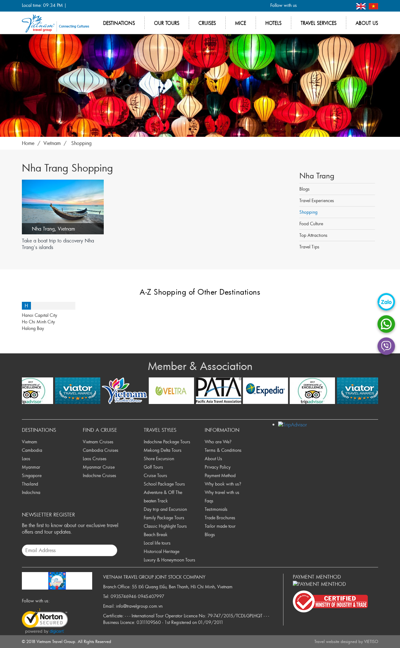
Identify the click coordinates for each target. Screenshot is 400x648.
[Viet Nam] (373, 5)
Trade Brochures (220, 518)
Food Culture (311, 224)
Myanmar (31, 467)
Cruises (207, 23)
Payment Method (220, 475)
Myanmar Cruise (99, 467)
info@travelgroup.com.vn (139, 606)
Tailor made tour (220, 526)
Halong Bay (33, 328)
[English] (361, 5)
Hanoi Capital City (39, 315)
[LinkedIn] (336, 5)
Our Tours (166, 23)
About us (367, 23)
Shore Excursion (159, 458)
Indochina (31, 492)
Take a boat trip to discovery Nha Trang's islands (58, 244)
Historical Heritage (161, 551)
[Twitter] (315, 5)
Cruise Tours (155, 475)
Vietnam (66, 228)
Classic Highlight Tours (165, 526)
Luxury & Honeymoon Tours (169, 560)
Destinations (119, 23)
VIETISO (371, 641)
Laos (26, 458)
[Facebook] (305, 5)
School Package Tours (164, 484)
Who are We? (218, 442)
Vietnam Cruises (98, 442)
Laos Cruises (95, 458)
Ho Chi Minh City (38, 322)
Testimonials (216, 509)
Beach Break (156, 534)
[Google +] (326, 5)
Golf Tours (153, 467)
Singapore (32, 475)
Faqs (209, 501)
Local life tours (157, 543)
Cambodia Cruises (100, 450)
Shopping (308, 212)
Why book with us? (223, 484)
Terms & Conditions (223, 450)
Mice (240, 23)
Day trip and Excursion (165, 509)
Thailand (30, 484)
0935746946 (124, 596)
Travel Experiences (316, 200)
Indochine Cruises (99, 475)
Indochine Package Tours (167, 442)
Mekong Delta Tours (163, 450)
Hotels (273, 23)
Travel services (319, 23)
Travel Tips (309, 247)
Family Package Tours (164, 518)
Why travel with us (222, 492)
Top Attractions (313, 235)
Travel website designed (335, 641)
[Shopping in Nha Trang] (200, 84)
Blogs (304, 189)
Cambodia (32, 450)
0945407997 (151, 596)
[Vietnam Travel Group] (55, 22)
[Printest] (346, 5)
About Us (213, 458)
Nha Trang (43, 228)
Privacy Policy (218, 467)
